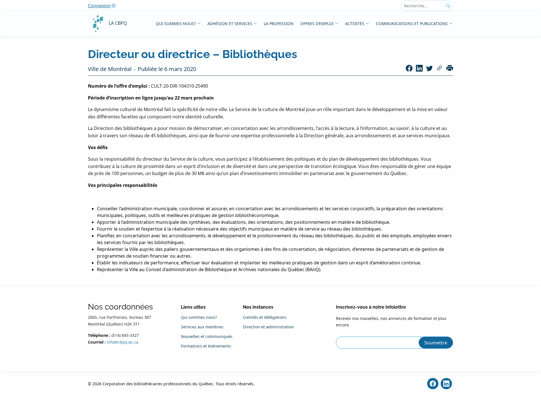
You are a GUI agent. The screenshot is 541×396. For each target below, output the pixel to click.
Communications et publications (412, 23)
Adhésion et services (229, 23)
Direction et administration (268, 327)
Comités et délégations (264, 317)
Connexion (99, 6)
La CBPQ (118, 23)
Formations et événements (206, 346)
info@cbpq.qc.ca (122, 342)
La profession (279, 23)
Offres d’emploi (317, 23)
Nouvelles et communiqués (206, 337)
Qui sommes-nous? (176, 23)
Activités (354, 23)
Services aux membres (202, 327)
